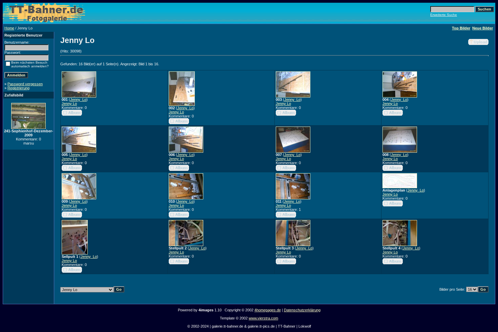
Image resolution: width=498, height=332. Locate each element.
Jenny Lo (69, 104)
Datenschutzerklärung (302, 310)
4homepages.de (267, 310)
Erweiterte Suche (443, 15)
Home (9, 28)
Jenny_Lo (78, 99)
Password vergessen (25, 84)
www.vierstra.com (263, 318)
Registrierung (18, 88)
